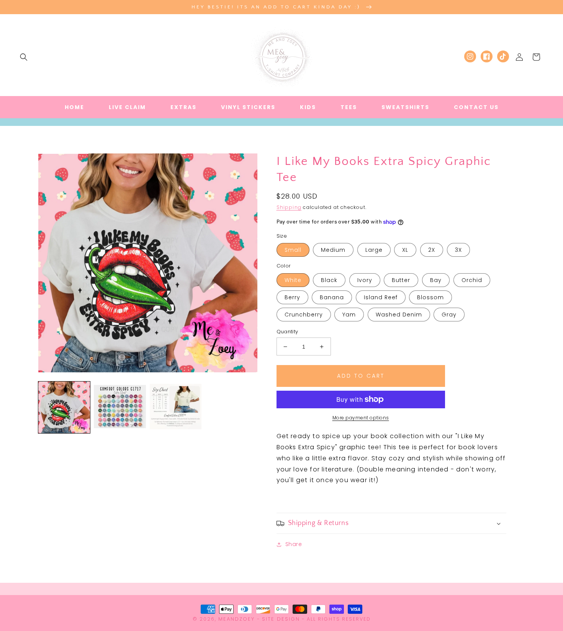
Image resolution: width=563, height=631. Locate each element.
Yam (349, 314)
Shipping (289, 207)
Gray (449, 314)
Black (329, 280)
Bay (436, 280)
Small (293, 250)
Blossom (430, 297)
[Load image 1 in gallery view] (64, 407)
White (293, 280)
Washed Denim (399, 314)
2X (431, 250)
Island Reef (381, 297)
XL (405, 250)
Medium (333, 250)
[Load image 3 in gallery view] (175, 407)
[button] (23, 57)
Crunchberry (304, 314)
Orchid (472, 280)
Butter (401, 280)
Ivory (364, 280)
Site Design (281, 619)
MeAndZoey (236, 619)
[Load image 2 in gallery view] (120, 407)
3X (458, 250)
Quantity (287, 331)
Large (374, 250)
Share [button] (293, 544)
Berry (292, 297)
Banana (332, 297)
